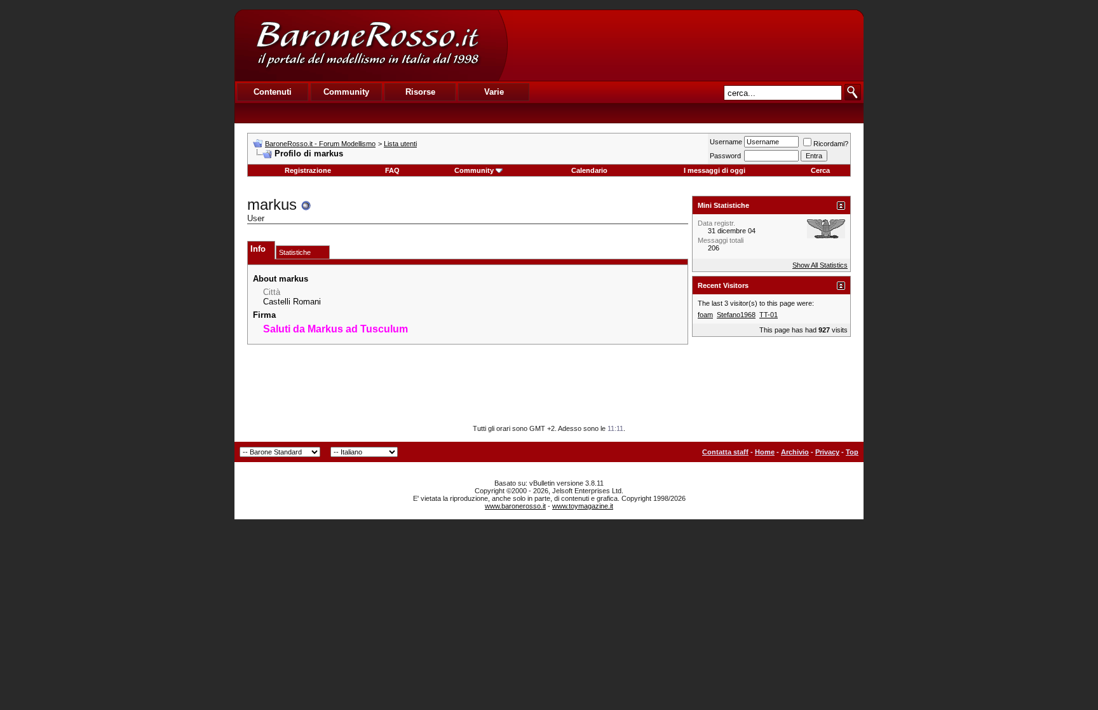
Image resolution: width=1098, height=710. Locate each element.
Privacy (827, 452)
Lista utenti (400, 143)
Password (725, 156)
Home (765, 452)
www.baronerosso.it (515, 506)
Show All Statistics (820, 265)
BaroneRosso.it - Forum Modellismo (320, 143)
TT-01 (768, 314)
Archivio (795, 452)
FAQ (392, 170)
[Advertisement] (685, 45)
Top (852, 452)
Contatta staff (725, 452)
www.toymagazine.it (582, 506)
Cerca (820, 170)
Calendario (589, 170)
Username (726, 142)
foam (705, 314)
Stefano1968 (736, 314)
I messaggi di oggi (714, 170)
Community (474, 170)
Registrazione (308, 170)
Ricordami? (830, 143)
